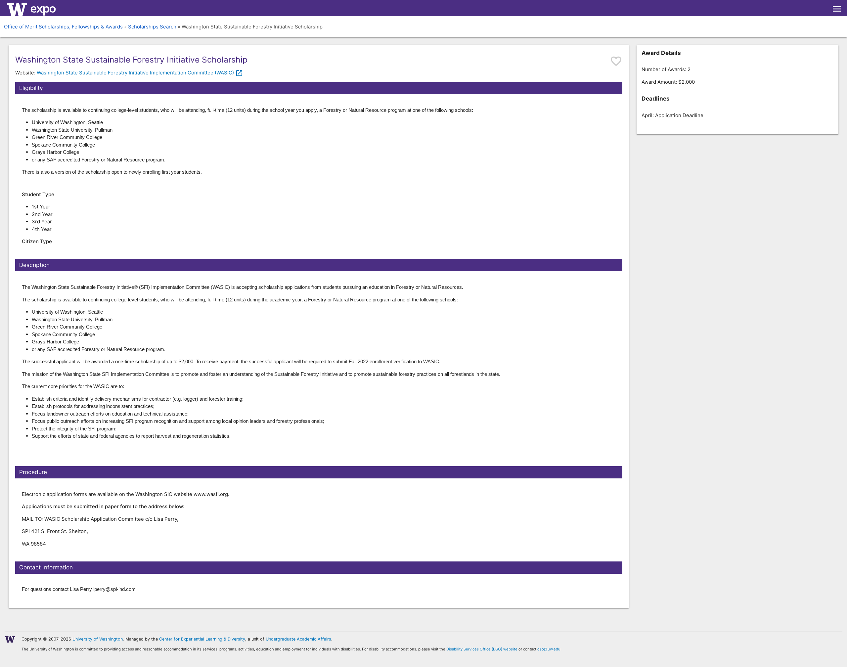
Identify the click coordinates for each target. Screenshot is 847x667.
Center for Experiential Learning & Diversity (202, 639)
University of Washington (97, 639)
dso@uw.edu (548, 649)
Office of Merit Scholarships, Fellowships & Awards (63, 26)
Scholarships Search (152, 26)
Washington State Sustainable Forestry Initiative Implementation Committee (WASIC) (140, 72)
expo (43, 8)
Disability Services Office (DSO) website (481, 649)
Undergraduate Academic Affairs (298, 639)
